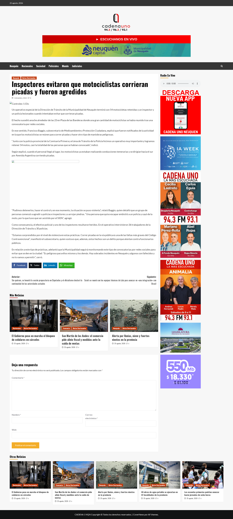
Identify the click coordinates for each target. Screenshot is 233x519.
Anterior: (47, 280)
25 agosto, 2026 (19, 343)
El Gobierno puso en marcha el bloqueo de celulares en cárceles (33, 338)
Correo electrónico (91, 416)
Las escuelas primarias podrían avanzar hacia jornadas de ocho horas (201, 493)
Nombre (16, 414)
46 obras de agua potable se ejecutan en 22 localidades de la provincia (159, 493)
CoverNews (138, 514)
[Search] (221, 66)
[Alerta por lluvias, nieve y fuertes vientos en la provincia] (134, 316)
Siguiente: (120, 280)
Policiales (54, 66)
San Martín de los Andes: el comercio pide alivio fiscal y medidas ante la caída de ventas (82, 339)
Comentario (18, 377)
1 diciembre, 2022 (20, 98)
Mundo (65, 66)
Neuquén (14, 66)
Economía (66, 328)
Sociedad (40, 66)
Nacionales (27, 66)
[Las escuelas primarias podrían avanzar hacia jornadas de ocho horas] (202, 475)
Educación (189, 485)
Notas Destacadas (28, 78)
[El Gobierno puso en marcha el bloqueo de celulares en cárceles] (34, 316)
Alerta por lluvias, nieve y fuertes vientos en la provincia (130, 338)
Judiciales (77, 66)
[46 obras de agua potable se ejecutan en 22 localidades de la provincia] (159, 475)
